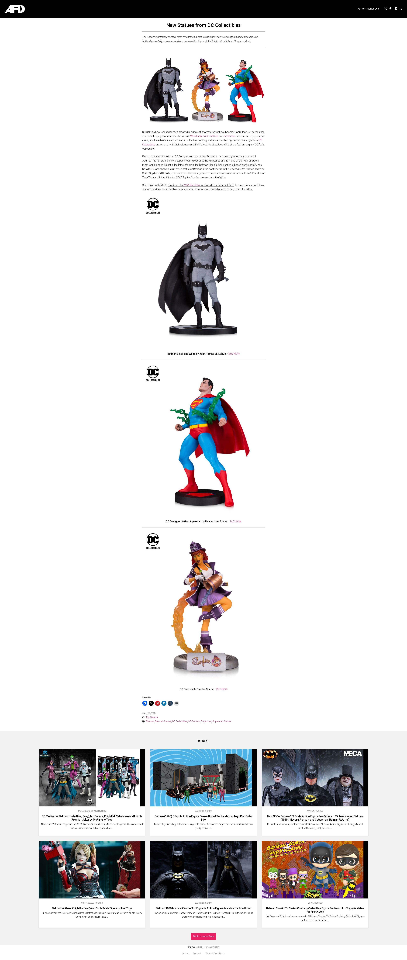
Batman (214, 136)
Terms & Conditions (214, 953)
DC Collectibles (191, 185)
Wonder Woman (199, 136)
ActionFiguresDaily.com (207, 947)
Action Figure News (368, 9)
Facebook (392, 8)
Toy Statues (152, 717)
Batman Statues (163, 721)
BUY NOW (234, 353)
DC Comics (194, 721)
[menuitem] (368, 9)
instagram (397, 8)
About (185, 953)
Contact (197, 953)
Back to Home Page (203, 936)
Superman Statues (222, 721)
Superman (229, 136)
